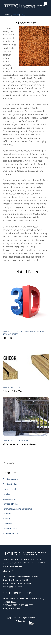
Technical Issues (10, 528)
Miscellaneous (9, 499)
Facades (40, 332)
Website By (20, 621)
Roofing (6, 518)
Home (16, 14)
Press (39, 559)
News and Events (10, 334)
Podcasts (7, 513)
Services (29, 559)
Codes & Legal (9, 489)
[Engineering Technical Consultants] (25, 7)
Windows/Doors (10, 533)
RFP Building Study (14, 566)
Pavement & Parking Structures (17, 509)
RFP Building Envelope (32, 563)
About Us (16, 559)
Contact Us (9, 563)
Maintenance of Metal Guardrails (22, 444)
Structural (7, 523)
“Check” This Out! (13, 391)
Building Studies (28, 332)
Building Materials (11, 332)
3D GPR (7, 338)
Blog (22, 14)
